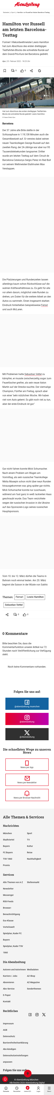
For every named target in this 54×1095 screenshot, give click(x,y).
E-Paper (7, 995)
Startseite (6, 12)
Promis (6, 865)
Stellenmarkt (33, 882)
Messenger (8, 895)
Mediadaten (33, 969)
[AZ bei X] (44, 1014)
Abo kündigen (9, 1049)
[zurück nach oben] (28, 1074)
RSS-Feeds (8, 901)
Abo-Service (9, 988)
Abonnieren (8, 982)
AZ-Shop (31, 976)
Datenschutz (9, 1036)
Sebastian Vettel (33, 374)
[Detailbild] (49, 81)
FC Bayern (8, 852)
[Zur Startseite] (27, 7)
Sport (13, 12)
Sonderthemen (34, 988)
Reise (29, 852)
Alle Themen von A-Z (13, 882)
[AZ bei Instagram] (37, 1014)
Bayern (6, 846)
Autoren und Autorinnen (14, 969)
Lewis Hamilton (35, 596)
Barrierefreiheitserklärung (15, 1042)
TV (28, 839)
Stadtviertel (8, 839)
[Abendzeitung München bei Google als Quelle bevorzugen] (40, 71)
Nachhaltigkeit (34, 859)
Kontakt (6, 1001)
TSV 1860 (7, 859)
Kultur (30, 846)
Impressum (8, 1023)
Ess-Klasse (8, 920)
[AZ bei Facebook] (30, 1014)
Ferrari (44, 305)
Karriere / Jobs (10, 976)
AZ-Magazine (33, 982)
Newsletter (8, 888)
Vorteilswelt (9, 927)
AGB (5, 1030)
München (7, 833)
